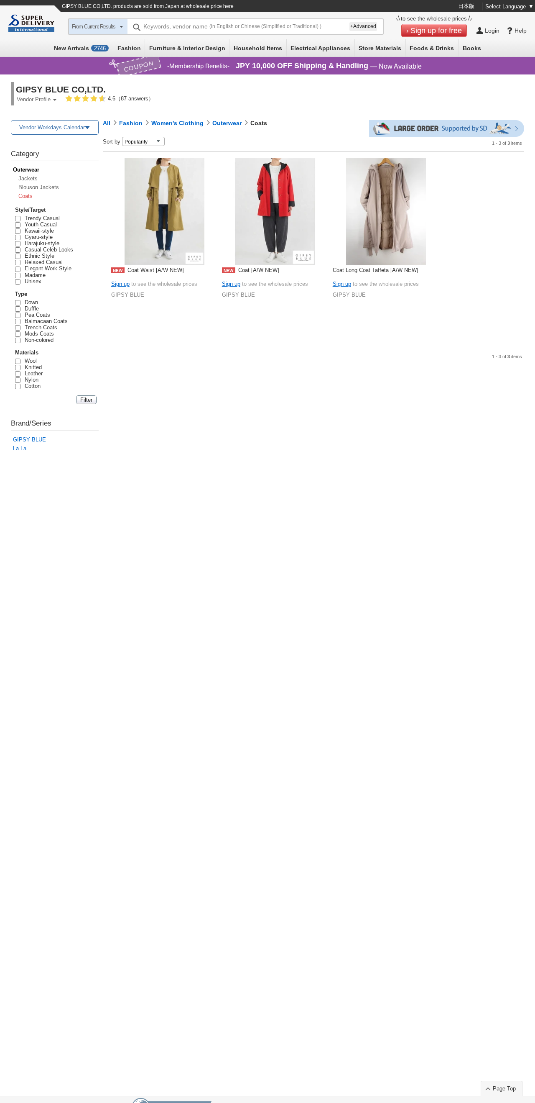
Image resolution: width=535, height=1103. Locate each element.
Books (472, 48)
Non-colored (38, 340)
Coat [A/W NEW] (251, 270)
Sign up (120, 284)
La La (19, 448)
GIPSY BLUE (29, 439)
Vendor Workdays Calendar (52, 127)
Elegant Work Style (46, 268)
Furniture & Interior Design (187, 48)
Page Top (504, 1088)
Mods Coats (38, 334)
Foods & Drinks (432, 48)
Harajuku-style (40, 243)
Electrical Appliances (320, 48)
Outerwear (26, 170)
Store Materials (380, 48)
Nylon (30, 380)
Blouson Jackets (38, 187)
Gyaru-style (37, 237)
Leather (32, 373)
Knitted (32, 367)
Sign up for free (436, 30)
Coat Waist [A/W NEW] (148, 270)
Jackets (28, 178)
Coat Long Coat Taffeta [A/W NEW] (375, 270)
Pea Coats (36, 315)
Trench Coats (39, 327)
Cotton (31, 386)
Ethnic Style (38, 256)
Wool (29, 361)
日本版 (466, 6)
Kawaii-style (38, 231)
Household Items (258, 48)
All (106, 123)
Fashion (129, 48)
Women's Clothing (177, 123)
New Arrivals (80, 48)
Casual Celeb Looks (47, 249)
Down (30, 302)
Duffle (30, 308)
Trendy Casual (41, 218)
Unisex (31, 281)
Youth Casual (39, 224)
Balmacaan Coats (45, 321)
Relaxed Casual (42, 262)
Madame (34, 275)
